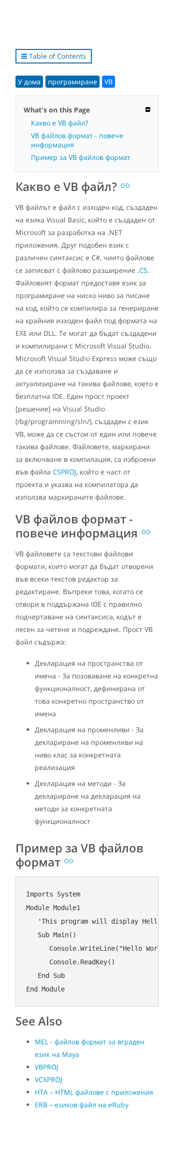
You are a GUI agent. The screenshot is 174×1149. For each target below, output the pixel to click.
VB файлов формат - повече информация (77, 140)
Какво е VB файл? (59, 122)
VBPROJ (46, 1066)
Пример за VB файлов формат (80, 157)
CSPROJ (64, 471)
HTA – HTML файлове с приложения (94, 1092)
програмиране (72, 81)
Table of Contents (56, 56)
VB (108, 81)
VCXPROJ (48, 1079)
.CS (142, 270)
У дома (29, 81)
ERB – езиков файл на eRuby (82, 1104)
